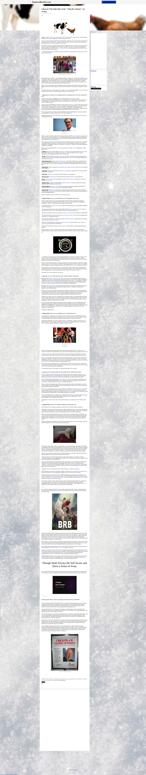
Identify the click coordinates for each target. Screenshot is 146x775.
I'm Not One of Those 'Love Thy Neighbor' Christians (61, 547)
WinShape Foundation (52, 377)
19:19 (81, 410)
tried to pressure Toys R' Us (75, 209)
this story (70, 99)
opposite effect (68, 390)
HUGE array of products (74, 135)
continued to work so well (78, 388)
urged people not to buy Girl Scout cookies (66, 215)
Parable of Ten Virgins (82, 477)
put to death (60, 162)
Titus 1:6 (63, 477)
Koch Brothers (71, 115)
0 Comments (50, 13)
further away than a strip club (48, 282)
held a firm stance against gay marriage (56, 43)
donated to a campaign (64, 170)
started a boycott (55, 205)
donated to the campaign (56, 186)
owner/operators (82, 115)
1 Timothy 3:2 (48, 477)
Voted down (52, 176)
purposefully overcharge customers (67, 167)
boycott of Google (68, 212)
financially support (78, 152)
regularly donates (66, 182)
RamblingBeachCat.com (41, 2)
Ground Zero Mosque (57, 278)
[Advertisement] (99, 51)
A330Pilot (75, 772)
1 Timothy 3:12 (55, 477)
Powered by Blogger (74, 769)
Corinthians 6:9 (48, 448)
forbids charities (50, 157)
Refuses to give (51, 174)
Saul (49, 468)
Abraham (44, 456)
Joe (82, 79)
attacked (80, 167)
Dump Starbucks (69, 218)
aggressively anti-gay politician (63, 156)
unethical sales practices (68, 179)
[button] (42, 16)
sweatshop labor (51, 179)
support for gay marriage (52, 220)
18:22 (74, 409)
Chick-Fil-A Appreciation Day (57, 37)
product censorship (65, 151)
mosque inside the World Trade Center (55, 283)
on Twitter (62, 680)
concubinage (77, 472)
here (78, 471)
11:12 (55, 410)
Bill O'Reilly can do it (72, 265)
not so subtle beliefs (62, 48)
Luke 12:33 (44, 357)
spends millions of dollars (64, 379)
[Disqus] (65, 705)
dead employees (63, 152)
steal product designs (54, 187)
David (43, 461)
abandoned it (52, 191)
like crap (83, 151)
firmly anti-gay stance (60, 161)
